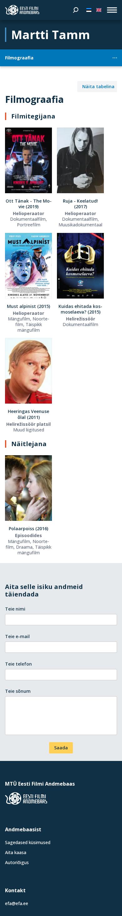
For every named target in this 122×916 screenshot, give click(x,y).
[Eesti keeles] (89, 10)
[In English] (99, 10)
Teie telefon (18, 664)
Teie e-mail (17, 636)
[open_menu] (112, 10)
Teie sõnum (18, 691)
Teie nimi (15, 609)
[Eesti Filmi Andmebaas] (22, 10)
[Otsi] (76, 10)
